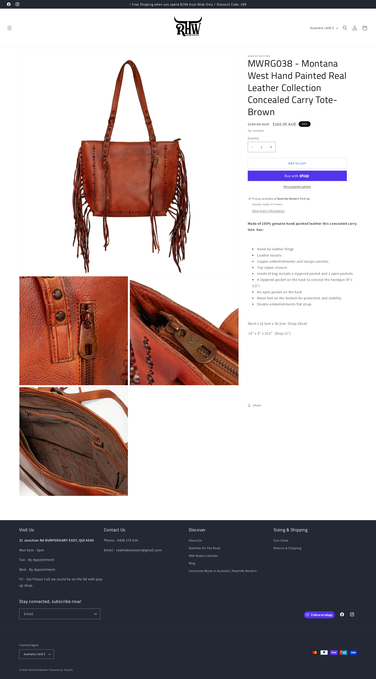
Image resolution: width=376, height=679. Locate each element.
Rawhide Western (39, 670)
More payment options (297, 186)
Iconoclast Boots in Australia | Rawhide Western (223, 571)
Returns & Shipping (287, 548)
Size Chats (281, 540)
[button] (9, 28)
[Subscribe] (95, 614)
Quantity (253, 138)
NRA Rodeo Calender (203, 556)
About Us (195, 540)
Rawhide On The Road (204, 548)
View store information (268, 211)
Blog (192, 563)
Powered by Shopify (61, 670)
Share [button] (257, 405)
